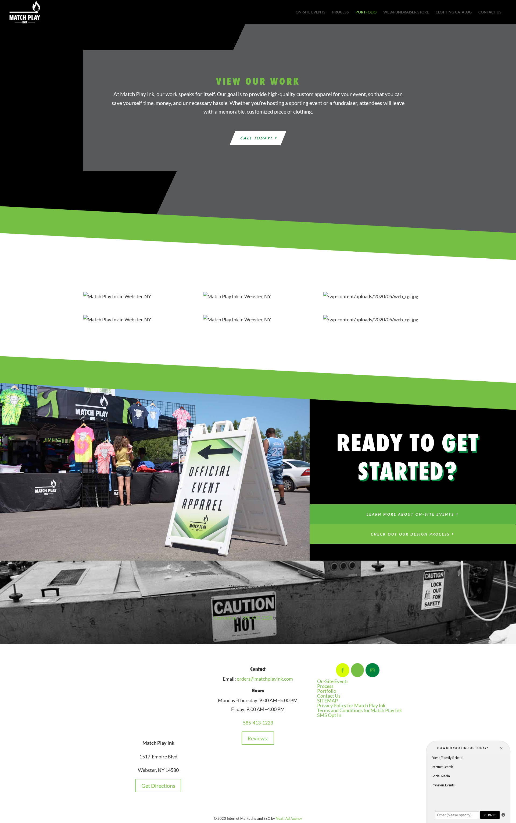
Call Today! (257, 138)
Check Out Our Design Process (410, 534)
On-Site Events (310, 12)
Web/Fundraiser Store (406, 12)
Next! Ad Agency (289, 818)
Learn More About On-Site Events (410, 514)
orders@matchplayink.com (265, 679)
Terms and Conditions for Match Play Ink (359, 710)
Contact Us (489, 12)
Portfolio (366, 12)
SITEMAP (327, 701)
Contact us (225, 618)
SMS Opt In (329, 715)
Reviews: (258, 738)
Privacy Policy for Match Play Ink (351, 705)
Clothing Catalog (454, 12)
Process (340, 12)
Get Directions (158, 785)
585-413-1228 (257, 618)
